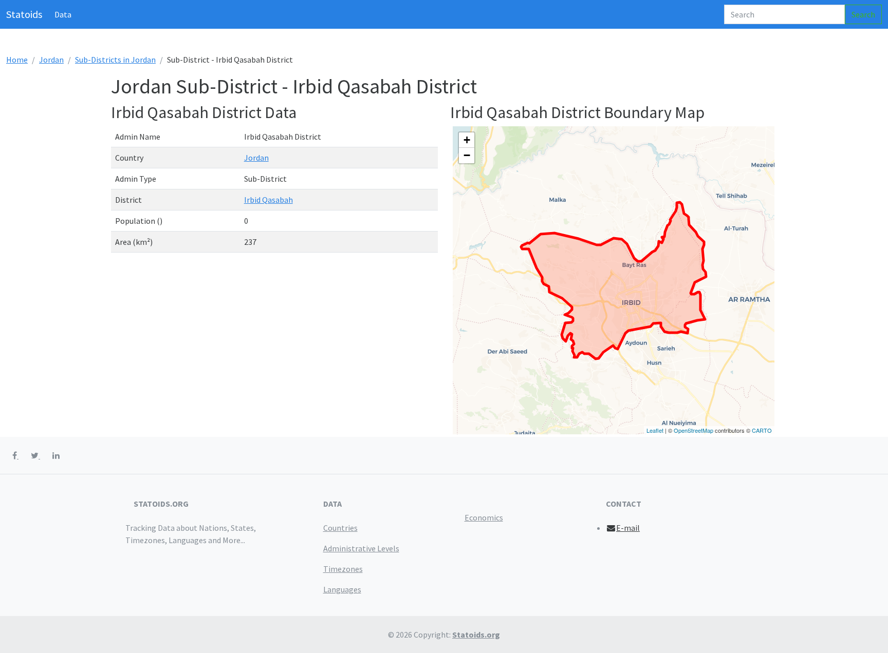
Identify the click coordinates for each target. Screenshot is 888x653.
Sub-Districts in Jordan (115, 59)
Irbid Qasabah (268, 200)
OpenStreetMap (693, 430)
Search (863, 14)
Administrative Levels (361, 548)
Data (62, 14)
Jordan (51, 59)
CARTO (762, 430)
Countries (340, 528)
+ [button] (467, 139)
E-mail (628, 528)
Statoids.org (476, 634)
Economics (484, 517)
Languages (342, 589)
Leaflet (654, 430)
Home (17, 59)
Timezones (343, 569)
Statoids (24, 14)
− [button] (467, 155)
